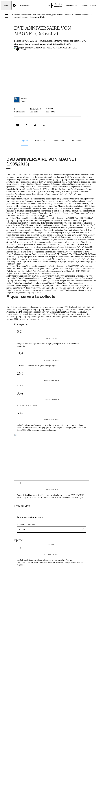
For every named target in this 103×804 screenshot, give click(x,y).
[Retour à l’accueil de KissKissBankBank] (15, 5)
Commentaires (58, 140)
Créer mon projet (89, 5)
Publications (40, 140)
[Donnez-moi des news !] (17, 125)
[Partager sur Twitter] (35, 125)
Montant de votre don (26, 525)
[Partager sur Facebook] (26, 125)
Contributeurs (76, 140)
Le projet (24, 140)
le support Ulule (37, 17)
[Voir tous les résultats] (49, 5)
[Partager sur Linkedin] (43, 125)
